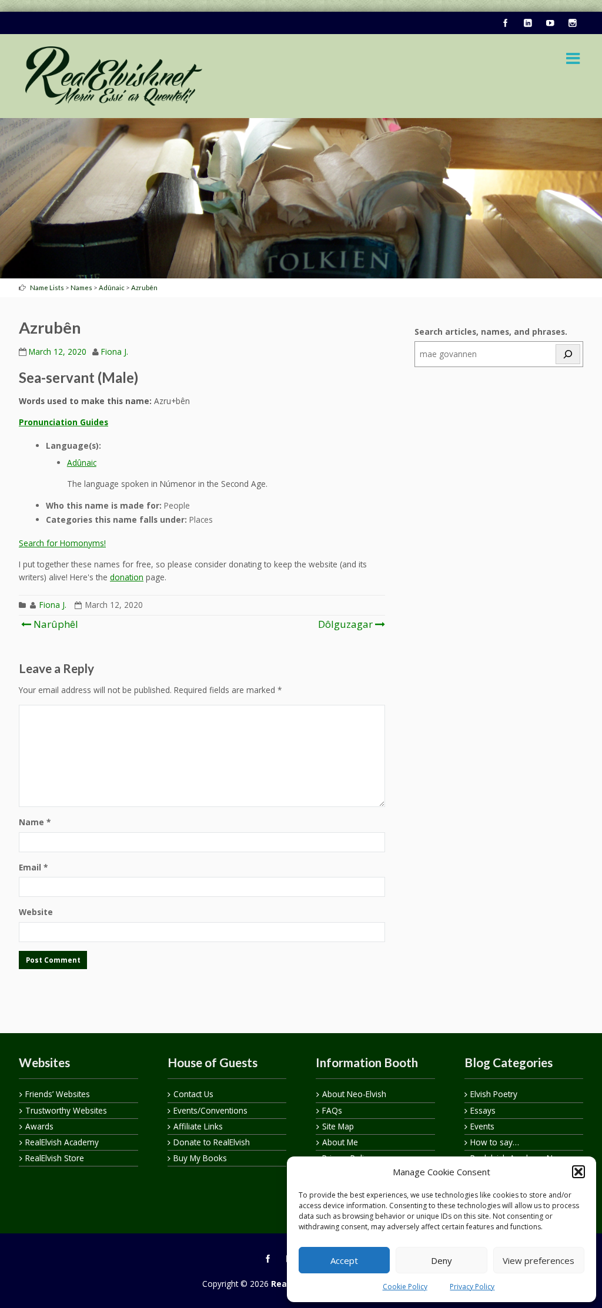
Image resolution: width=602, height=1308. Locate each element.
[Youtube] (549, 23)
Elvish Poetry (493, 1093)
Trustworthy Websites (66, 1110)
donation (126, 577)
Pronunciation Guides (63, 422)
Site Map (338, 1126)
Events (482, 1126)
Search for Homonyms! (62, 543)
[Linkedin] (527, 23)
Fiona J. (114, 351)
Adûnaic (81, 462)
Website (36, 911)
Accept (344, 1260)
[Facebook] (505, 23)
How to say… (494, 1142)
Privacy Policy (472, 1287)
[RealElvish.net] (113, 76)
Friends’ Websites (57, 1093)
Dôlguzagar (345, 624)
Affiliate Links (198, 1126)
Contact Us (193, 1093)
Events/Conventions (210, 1110)
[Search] (568, 354)
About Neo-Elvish (354, 1093)
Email (33, 867)
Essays (483, 1110)
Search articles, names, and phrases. (490, 331)
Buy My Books (200, 1158)
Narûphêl (54, 624)
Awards (39, 1126)
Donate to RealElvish (211, 1142)
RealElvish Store (54, 1158)
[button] (578, 1172)
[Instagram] (572, 23)
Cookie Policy (405, 1287)
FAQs (332, 1110)
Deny (441, 1260)
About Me (340, 1142)
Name (35, 822)
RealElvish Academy (62, 1142)
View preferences (538, 1260)
